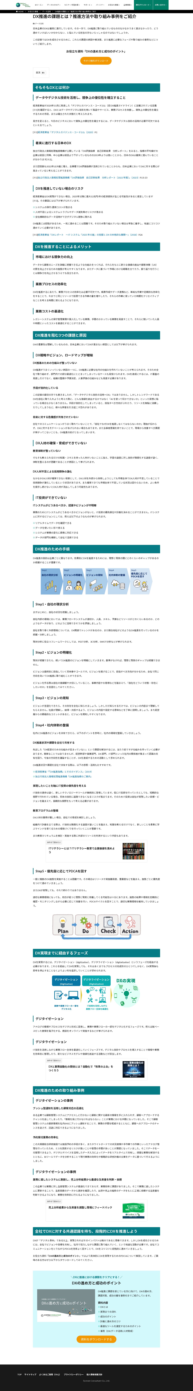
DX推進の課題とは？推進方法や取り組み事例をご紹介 (75, 11)
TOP (19, 1374)
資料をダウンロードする (96, 1339)
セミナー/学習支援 (71, 5)
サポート (87, 5)
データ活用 (46, 11)
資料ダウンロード (142, 5)
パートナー (100, 5)
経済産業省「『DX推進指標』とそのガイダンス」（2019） (64, 771)
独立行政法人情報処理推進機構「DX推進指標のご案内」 (64, 776)
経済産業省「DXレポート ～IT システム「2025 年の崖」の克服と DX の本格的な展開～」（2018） (88, 234)
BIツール (38, 5)
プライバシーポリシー (74, 1374)
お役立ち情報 (113, 5)
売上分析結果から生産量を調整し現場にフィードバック (80, 1207)
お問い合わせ (160, 5)
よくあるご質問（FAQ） (50, 1374)
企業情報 (127, 5)
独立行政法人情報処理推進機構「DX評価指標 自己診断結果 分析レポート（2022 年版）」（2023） (89, 177)
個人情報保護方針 (94, 1374)
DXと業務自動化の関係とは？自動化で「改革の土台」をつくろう (81, 1068)
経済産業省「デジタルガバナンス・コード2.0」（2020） (66, 132)
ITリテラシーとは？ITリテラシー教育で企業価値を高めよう (82, 850)
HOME (21, 11)
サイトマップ (30, 1374)
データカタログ (53, 5)
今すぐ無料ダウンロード (96, 60)
